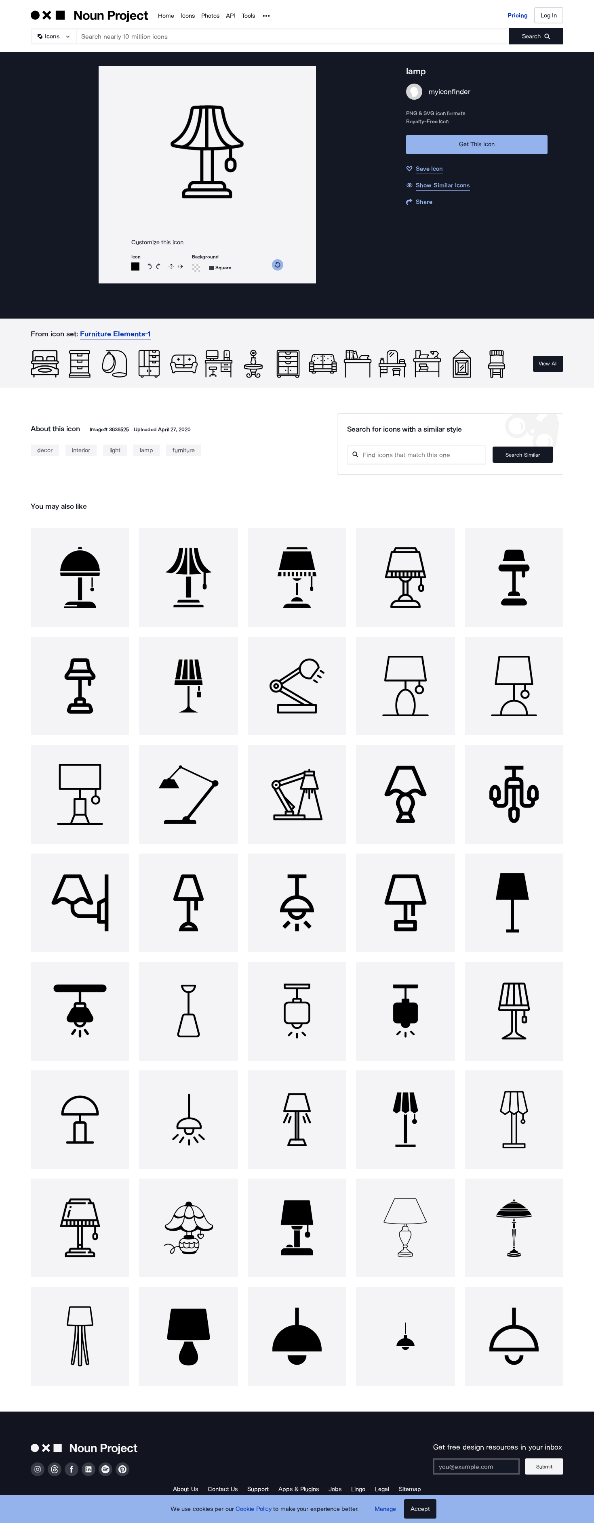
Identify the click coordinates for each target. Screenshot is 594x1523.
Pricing (518, 15)
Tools (248, 15)
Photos (210, 15)
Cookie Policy (254, 1509)
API (230, 15)
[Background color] (196, 267)
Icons (188, 15)
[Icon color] (135, 266)
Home (166, 15)
